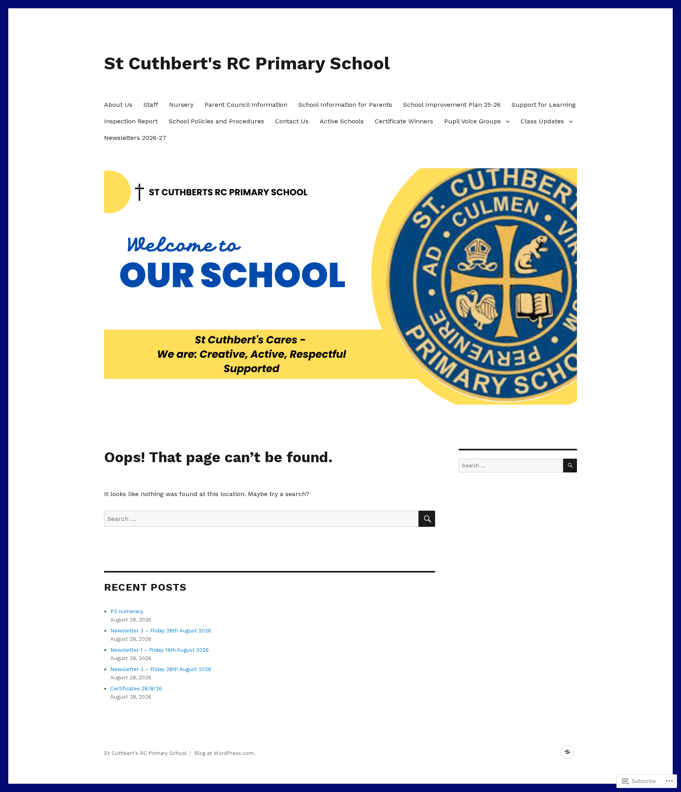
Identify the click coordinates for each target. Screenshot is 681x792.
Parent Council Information (246, 104)
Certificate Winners (404, 121)
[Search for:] (261, 518)
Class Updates (542, 121)
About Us (118, 104)
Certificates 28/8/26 (136, 689)
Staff (150, 104)
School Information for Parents (345, 104)
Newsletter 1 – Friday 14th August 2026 (159, 650)
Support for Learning (544, 104)
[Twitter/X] (567, 752)
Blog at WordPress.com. (224, 753)
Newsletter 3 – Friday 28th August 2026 (160, 631)
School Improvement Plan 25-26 (452, 104)
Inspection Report (131, 121)
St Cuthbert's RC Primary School (247, 63)
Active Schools (342, 121)
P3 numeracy (126, 611)
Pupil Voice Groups (472, 121)
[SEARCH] (427, 519)
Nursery (181, 104)
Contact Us (292, 121)
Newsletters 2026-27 (135, 137)
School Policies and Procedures (216, 121)
